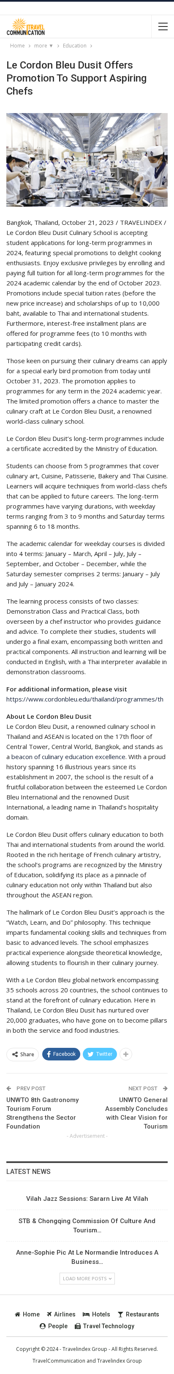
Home (31, 1314)
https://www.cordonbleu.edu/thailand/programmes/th (84, 699)
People (58, 1326)
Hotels (101, 1314)
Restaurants (142, 1314)
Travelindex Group (119, 1360)
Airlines (65, 1314)
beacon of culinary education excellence (68, 756)
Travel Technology (108, 1326)
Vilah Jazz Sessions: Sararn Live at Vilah (87, 1199)
